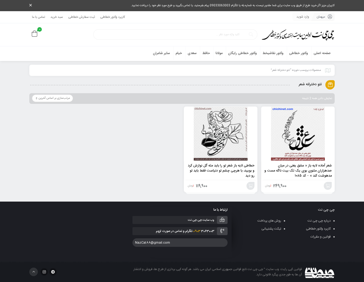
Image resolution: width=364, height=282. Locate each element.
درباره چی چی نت (319, 220)
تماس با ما (38, 17)
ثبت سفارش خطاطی (81, 17)
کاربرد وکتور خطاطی (112, 17)
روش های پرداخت (269, 220)
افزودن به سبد (328, 186)
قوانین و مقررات (320, 236)
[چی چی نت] (298, 34)
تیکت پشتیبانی (271, 228)
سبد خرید (56, 17)
